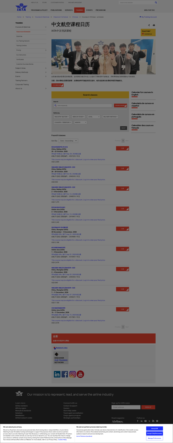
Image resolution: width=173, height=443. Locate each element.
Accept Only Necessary (154, 433)
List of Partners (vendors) (84, 436)
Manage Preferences (154, 438)
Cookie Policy (62, 439)
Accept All (154, 428)
